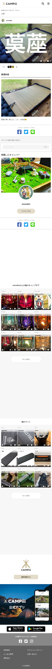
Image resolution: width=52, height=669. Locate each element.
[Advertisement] (26, 256)
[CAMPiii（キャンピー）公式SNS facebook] (20, 641)
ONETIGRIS (4, 430)
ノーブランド (21, 451)
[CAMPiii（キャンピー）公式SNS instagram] (31, 641)
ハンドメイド (4, 294)
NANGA (36, 430)
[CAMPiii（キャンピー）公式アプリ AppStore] (15, 629)
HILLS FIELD (21, 430)
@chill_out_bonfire (39, 294)
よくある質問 (8, 654)
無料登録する (26, 577)
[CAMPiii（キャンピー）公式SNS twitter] (26, 641)
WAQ (3, 451)
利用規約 (7, 650)
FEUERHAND (38, 335)
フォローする (26, 211)
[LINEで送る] (33, 131)
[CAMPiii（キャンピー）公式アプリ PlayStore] (36, 629)
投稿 (45, 147)
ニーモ (36, 451)
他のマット (26, 422)
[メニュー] (48, 3)
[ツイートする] (26, 131)
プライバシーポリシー (35, 650)
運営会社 (7, 658)
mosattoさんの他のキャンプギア (26, 285)
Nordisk (3, 471)
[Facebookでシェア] (19, 131)
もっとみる (26, 359)
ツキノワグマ (38, 471)
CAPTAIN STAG (21, 471)
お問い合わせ (32, 654)
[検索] (43, 3)
